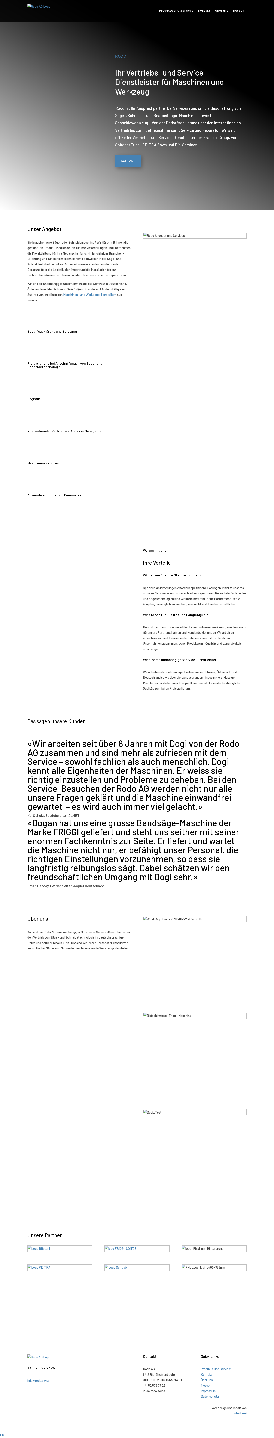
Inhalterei (240, 1413)
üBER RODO (43, 962)
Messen (238, 10)
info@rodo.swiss (38, 1380)
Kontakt (204, 10)
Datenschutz (210, 1396)
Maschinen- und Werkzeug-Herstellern (89, 294)
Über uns (221, 10)
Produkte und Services (176, 10)
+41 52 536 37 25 (41, 1367)
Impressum (208, 1391)
